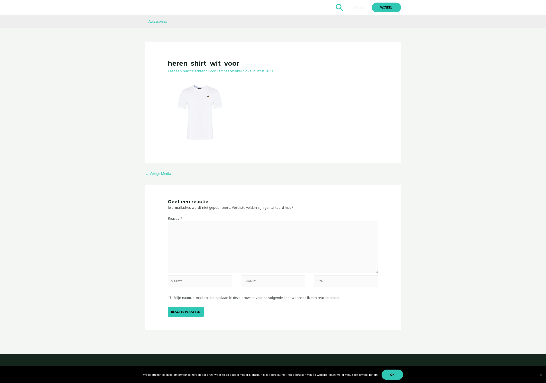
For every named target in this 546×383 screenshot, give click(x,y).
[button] (339, 7)
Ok (392, 374)
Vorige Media (158, 173)
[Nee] (541, 375)
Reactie (175, 218)
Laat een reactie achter (186, 71)
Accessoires (157, 21)
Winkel (358, 7)
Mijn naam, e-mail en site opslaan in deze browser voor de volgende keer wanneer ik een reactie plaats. (257, 297)
